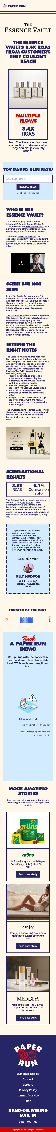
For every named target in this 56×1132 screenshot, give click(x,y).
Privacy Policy (28, 1090)
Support (28, 1079)
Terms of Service (28, 1095)
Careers (28, 1085)
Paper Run (27, 503)
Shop (28, 1101)
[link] (28, 846)
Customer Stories (28, 1074)
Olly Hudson (12, 318)
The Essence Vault (34, 227)
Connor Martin (34, 224)
